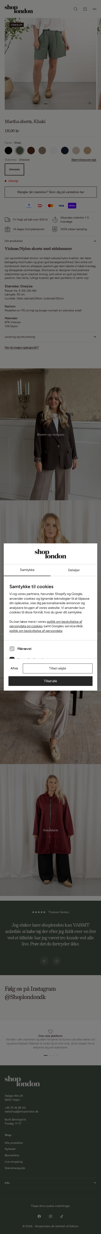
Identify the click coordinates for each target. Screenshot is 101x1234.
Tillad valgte (57, 668)
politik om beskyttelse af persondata (35, 631)
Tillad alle (50, 681)
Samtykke (27, 570)
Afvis (14, 668)
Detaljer (74, 570)
